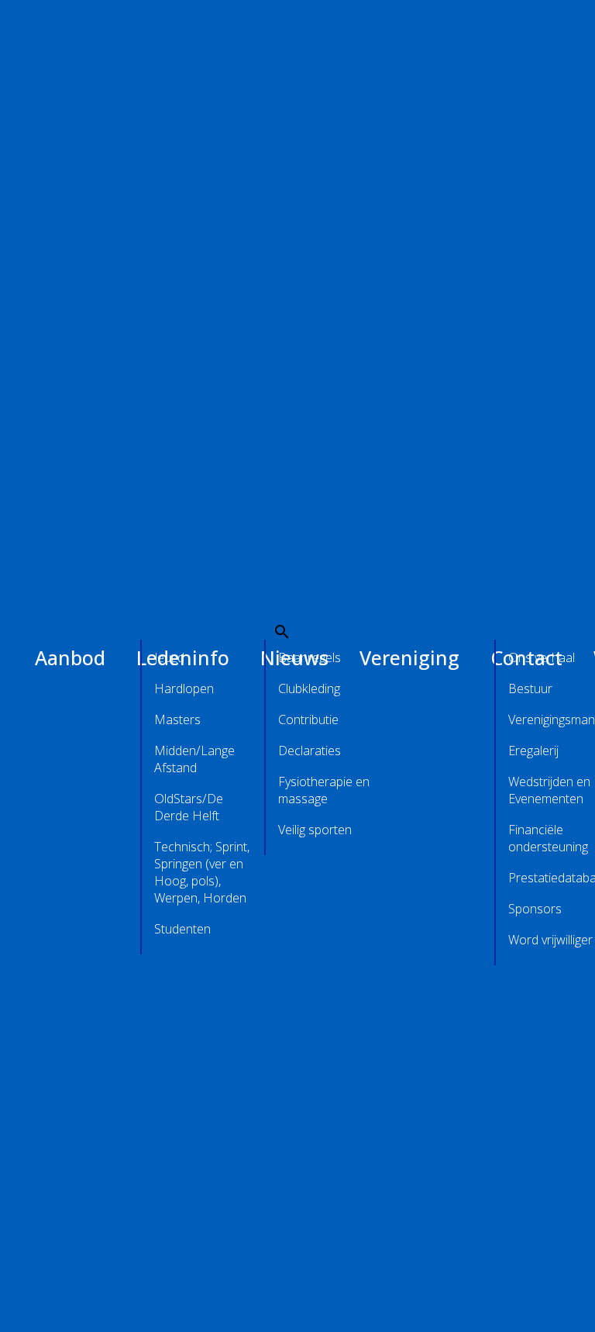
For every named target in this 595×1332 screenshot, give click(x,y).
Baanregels (309, 657)
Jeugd (169, 657)
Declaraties (309, 750)
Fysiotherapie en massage (324, 790)
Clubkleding (309, 688)
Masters (177, 719)
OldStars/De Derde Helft (188, 807)
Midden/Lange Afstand (194, 759)
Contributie (308, 719)
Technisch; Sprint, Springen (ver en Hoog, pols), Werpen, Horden (201, 872)
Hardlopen (184, 688)
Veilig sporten (315, 829)
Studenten (182, 928)
